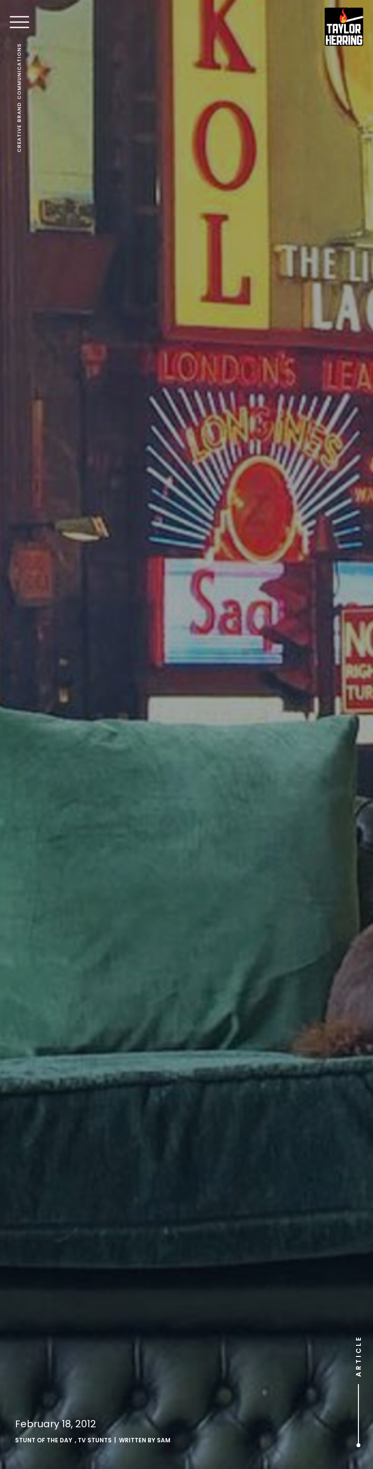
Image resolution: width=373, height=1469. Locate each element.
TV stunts (95, 1440)
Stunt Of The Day (43, 1440)
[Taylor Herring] (343, 26)
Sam (163, 1440)
